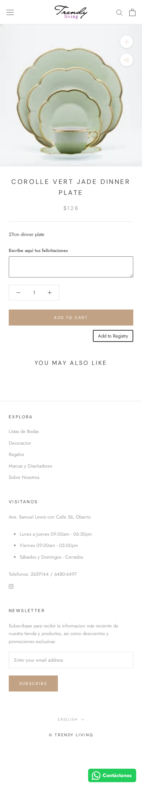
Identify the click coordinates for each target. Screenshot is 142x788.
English (68, 719)
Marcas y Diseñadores (30, 465)
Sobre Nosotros (24, 477)
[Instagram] (11, 586)
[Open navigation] (10, 12)
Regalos (16, 454)
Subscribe (33, 683)
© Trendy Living (71, 734)
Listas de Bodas (24, 431)
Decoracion (20, 443)
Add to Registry (113, 335)
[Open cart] (132, 12)
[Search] (119, 12)
